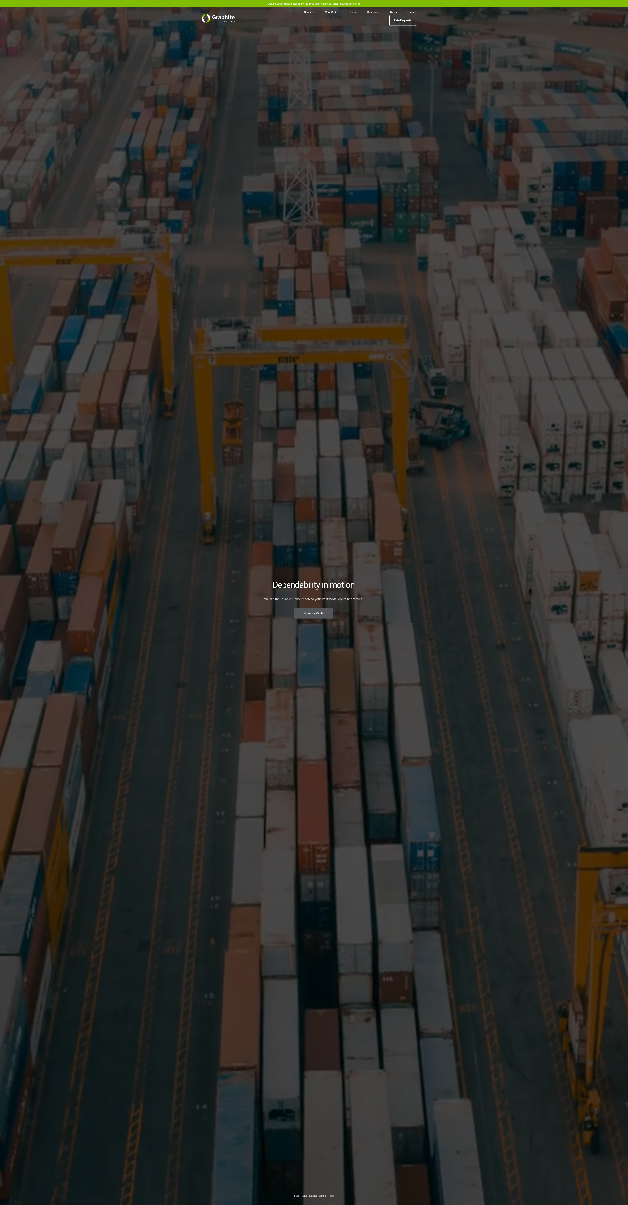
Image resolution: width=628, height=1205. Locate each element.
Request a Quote (313, 613)
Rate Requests (402, 20)
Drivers (353, 12)
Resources (373, 12)
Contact (411, 12)
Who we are (331, 12)
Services (309, 12)
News (393, 12)
